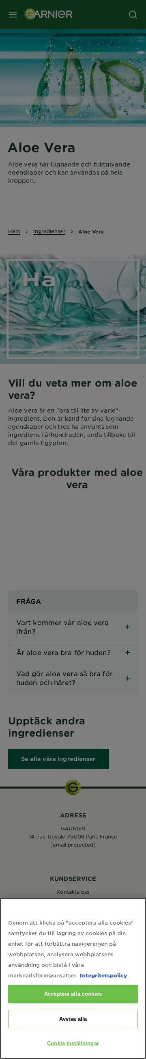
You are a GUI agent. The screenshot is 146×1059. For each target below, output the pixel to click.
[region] (73, 978)
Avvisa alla (73, 1019)
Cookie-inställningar (73, 1043)
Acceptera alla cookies (73, 994)
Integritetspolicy (103, 975)
